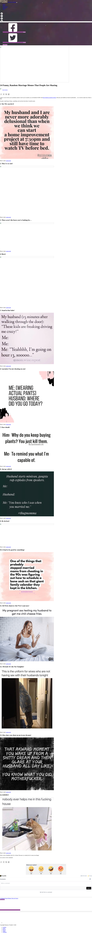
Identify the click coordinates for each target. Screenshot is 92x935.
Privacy (4, 929)
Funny (4, 4)
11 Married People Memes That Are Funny (9, 898)
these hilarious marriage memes (49, 97)
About (4, 930)
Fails (4, 9)
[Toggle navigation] (16, 2)
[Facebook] (13, 20)
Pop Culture (5, 6)
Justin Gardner (5, 89)
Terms (4, 928)
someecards (8, 160)
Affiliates (5, 932)
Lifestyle (4, 8)
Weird (4, 5)
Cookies (4, 927)
